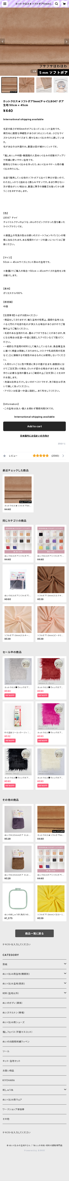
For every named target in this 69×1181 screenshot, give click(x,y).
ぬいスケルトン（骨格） (14, 1012)
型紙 (5, 964)
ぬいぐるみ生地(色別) (14, 983)
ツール (6, 1051)
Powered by (31, 1150)
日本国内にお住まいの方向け (34, 435)
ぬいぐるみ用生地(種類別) (16, 974)
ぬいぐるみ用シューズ (14, 1022)
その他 (6, 1119)
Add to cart (34, 426)
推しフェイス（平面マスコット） (18, 1032)
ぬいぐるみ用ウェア (12, 1099)
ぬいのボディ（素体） (13, 1003)
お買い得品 (8, 1070)
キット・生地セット (12, 1061)
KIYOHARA (9, 1080)
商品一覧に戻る (34, 933)
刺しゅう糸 (8, 1090)
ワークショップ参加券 (13, 1109)
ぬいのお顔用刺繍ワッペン (16, 1041)
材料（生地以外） (11, 993)
